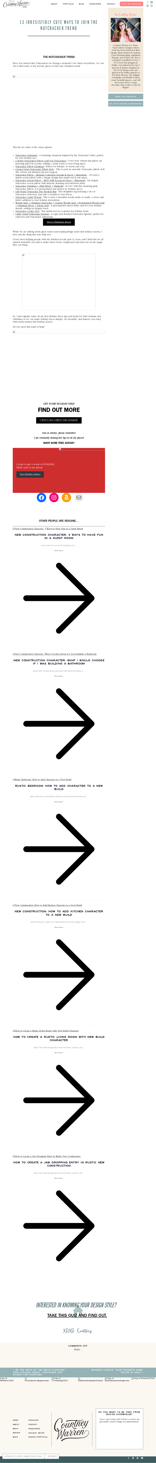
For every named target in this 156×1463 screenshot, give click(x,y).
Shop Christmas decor (59, 222)
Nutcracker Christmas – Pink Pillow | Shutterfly (39, 186)
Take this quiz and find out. (77, 1316)
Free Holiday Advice (30, 474)
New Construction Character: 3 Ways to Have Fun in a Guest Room (59, 536)
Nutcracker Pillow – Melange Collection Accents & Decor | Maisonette (51, 175)
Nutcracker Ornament (26, 155)
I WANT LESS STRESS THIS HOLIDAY (59, 420)
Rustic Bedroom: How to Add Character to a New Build (59, 787)
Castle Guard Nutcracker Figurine (32, 214)
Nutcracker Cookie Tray (27, 211)
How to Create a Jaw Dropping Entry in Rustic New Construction (58, 1164)
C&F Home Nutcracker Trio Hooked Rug (35, 192)
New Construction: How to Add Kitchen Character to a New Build (59, 913)
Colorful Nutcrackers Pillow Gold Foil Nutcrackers (40, 161)
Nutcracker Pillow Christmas (29, 167)
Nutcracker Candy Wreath (28, 197)
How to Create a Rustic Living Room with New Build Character (59, 1038)
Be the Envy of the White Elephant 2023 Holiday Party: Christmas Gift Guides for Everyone (39, 1372)
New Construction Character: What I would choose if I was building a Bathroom (58, 662)
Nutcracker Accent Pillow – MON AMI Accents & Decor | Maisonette (50, 181)
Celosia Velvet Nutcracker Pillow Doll (34, 169)
